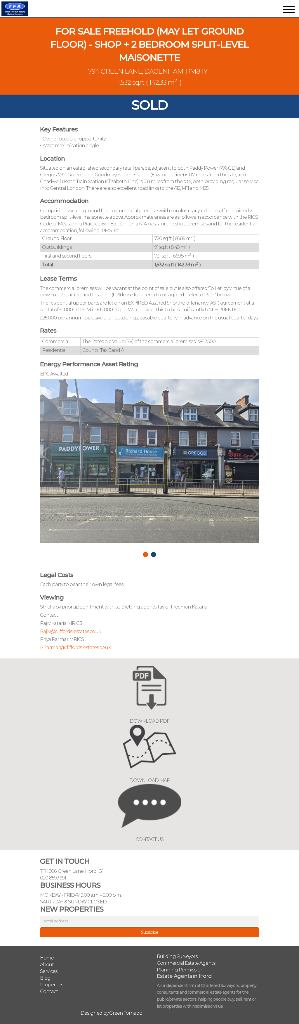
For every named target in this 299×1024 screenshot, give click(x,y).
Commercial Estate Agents (186, 963)
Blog (45, 978)
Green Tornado (125, 1013)
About (47, 964)
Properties (51, 985)
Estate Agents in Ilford (184, 976)
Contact (49, 991)
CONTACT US (150, 839)
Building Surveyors (177, 956)
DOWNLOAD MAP (149, 780)
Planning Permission (180, 970)
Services (48, 971)
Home (47, 958)
